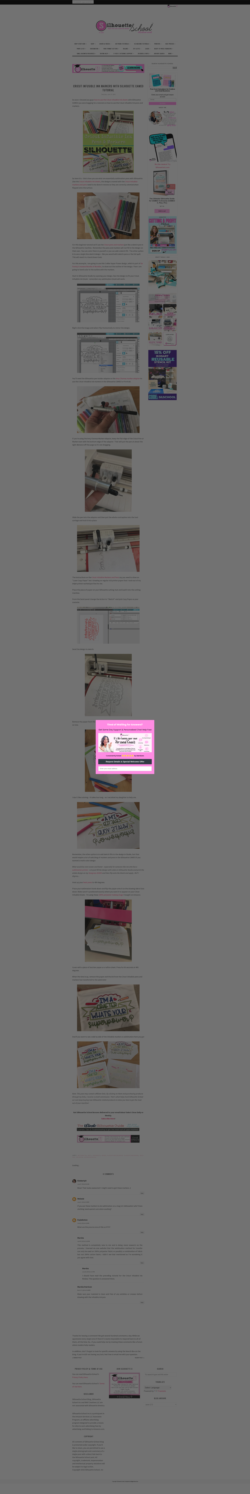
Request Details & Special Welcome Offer (125, 762)
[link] (125, 742)
